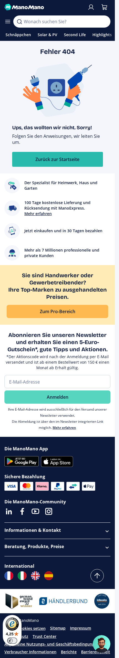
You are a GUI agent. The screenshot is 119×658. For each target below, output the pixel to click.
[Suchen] (19, 21)
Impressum (80, 628)
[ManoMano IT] (22, 575)
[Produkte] (7, 21)
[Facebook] (22, 511)
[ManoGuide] (101, 644)
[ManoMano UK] (35, 575)
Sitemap (58, 628)
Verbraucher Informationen (30, 651)
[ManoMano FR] (8, 575)
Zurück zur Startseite (57, 159)
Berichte (69, 651)
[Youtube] (35, 511)
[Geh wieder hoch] (97, 575)
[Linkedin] (8, 511)
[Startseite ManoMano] (43, 7)
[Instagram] (48, 511)
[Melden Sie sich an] (91, 7)
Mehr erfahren (64, 427)
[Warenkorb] (104, 7)
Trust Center (44, 636)
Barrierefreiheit (95, 651)
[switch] (12, 641)
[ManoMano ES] (48, 575)
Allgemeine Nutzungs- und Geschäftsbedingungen (51, 644)
